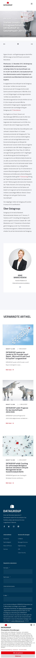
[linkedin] (18, 526)
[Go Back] (18, 44)
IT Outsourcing (23, 177)
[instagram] (14, 526)
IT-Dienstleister (16, 110)
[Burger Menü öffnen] (31, 3)
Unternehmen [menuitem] (7, 535)
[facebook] (4, 526)
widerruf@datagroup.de (17, 621)
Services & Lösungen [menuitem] (24, 535)
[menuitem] (6, 539)
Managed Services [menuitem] (23, 542)
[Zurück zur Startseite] (7, 4)
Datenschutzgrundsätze (25, 608)
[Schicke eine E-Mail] (20, 287)
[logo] (12, 508)
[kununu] (9, 526)
